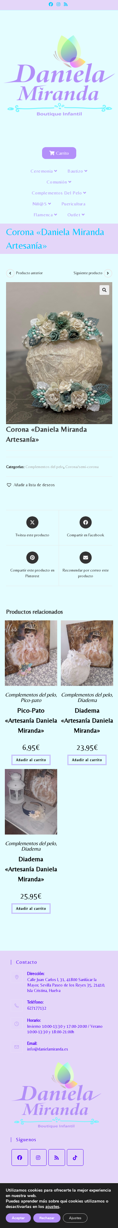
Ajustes (75, 1218)
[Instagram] (38, 1157)
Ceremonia (42, 171)
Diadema (87, 700)
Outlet (74, 214)
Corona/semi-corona (82, 466)
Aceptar (18, 1218)
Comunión (57, 181)
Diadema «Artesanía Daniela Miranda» (87, 720)
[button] (104, 290)
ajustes (52, 1206)
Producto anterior (29, 273)
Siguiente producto (88, 273)
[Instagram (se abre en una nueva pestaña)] (58, 4)
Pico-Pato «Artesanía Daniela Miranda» (31, 720)
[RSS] (56, 1157)
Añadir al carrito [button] (31, 760)
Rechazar (46, 1218)
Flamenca (44, 214)
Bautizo (75, 171)
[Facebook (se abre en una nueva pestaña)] (52, 4)
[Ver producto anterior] (10, 273)
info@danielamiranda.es (47, 1049)
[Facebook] (19, 1157)
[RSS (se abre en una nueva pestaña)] (65, 4)
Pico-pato (31, 700)
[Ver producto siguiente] (108, 273)
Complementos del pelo (57, 192)
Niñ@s (40, 203)
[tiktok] (75, 1157)
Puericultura (73, 203)
